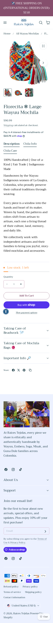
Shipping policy (33, 592)
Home (7, 34)
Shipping (8, 125)
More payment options (26, 312)
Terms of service (12, 592)
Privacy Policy (17, 543)
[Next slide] (43, 63)
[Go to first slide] (49, 8)
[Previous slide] (4, 8)
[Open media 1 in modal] (43, 46)
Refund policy (11, 587)
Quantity (8, 277)
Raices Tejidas (21, 613)
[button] (5, 22)
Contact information (14, 597)
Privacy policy (30, 587)
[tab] (8, 92)
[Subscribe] (45, 531)
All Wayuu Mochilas (27, 34)
